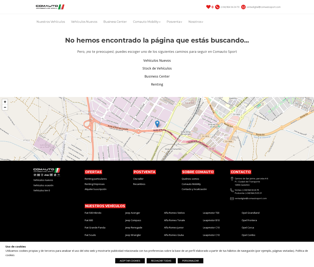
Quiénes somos (190, 178)
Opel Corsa (248, 227)
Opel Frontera (249, 220)
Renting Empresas (95, 184)
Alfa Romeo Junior (174, 227)
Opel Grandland (250, 212)
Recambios (139, 184)
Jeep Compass (133, 220)
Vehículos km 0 (41, 190)
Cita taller (138, 178)
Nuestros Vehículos (51, 21)
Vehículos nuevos (43, 180)
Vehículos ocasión (43, 185)
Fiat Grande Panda (95, 227)
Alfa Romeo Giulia (174, 235)
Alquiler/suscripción (95, 189)
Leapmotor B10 (211, 220)
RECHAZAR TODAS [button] (161, 260)
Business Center (115, 21)
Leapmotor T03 (211, 212)
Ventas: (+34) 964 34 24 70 (247, 190)
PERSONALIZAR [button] (190, 260)
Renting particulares (96, 178)
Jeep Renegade (133, 227)
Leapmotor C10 (211, 227)
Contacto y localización (194, 189)
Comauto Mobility (191, 184)
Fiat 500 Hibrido (93, 212)
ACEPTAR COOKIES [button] (130, 260)
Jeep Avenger (132, 212)
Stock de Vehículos (157, 68)
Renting (157, 84)
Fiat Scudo (90, 235)
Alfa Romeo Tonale (174, 220)
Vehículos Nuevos (84, 21)
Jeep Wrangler (133, 235)
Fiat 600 (89, 220)
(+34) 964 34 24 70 (230, 7)
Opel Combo (248, 235)
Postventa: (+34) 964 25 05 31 (248, 193)
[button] (157, 124)
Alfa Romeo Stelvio (174, 212)
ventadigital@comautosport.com (264, 7)
